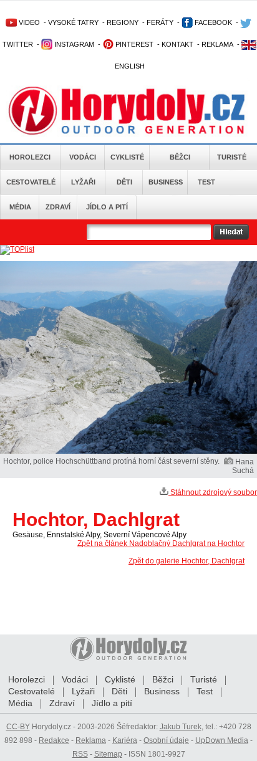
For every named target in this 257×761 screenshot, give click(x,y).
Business (165, 182)
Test (206, 182)
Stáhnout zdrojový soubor (212, 492)
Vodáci (82, 157)
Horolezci (30, 157)
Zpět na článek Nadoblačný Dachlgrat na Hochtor (161, 543)
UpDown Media (221, 740)
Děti (124, 182)
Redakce (54, 740)
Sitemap (108, 754)
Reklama (90, 740)
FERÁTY (160, 22)
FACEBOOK (212, 22)
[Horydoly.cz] (128, 111)
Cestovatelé (31, 182)
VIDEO (28, 22)
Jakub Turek (180, 726)
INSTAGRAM (73, 44)
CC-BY (18, 726)
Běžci (180, 157)
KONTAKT (177, 44)
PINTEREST (133, 44)
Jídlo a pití (107, 207)
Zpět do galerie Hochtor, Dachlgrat (186, 561)
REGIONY (122, 22)
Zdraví (58, 207)
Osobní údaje (166, 740)
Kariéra (124, 740)
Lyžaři (83, 182)
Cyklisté (127, 157)
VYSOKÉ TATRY (73, 22)
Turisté (231, 157)
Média (20, 207)
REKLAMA (217, 44)
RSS (80, 754)
